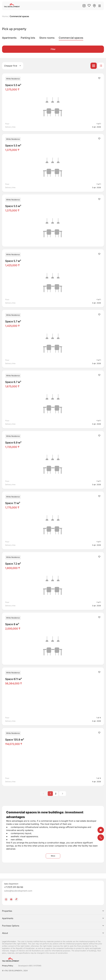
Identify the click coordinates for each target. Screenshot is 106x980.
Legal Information (9, 941)
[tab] (9, 37)
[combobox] (12, 65)
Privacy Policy (7, 966)
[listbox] (53, 922)
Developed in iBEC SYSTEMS (29, 966)
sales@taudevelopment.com (18, 890)
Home (5, 16)
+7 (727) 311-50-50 (13, 887)
